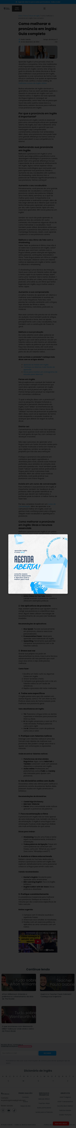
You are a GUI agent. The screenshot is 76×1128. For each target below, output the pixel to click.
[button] (63, 538)
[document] (38, 564)
